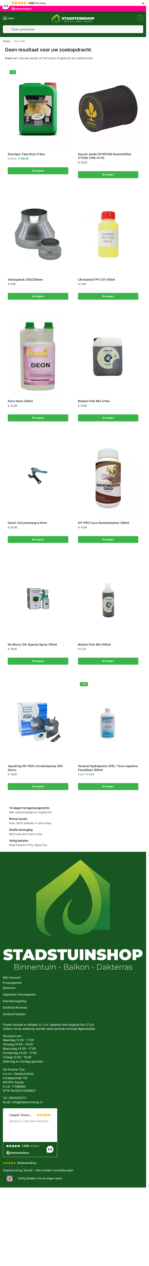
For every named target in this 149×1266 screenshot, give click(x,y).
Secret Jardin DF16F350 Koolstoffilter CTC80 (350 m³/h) (105, 156)
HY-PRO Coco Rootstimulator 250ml (103, 523)
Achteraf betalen (14, 1014)
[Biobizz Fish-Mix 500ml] (108, 599)
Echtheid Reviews (15, 1007)
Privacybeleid (12, 983)
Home (6, 41)
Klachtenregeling (14, 1001)
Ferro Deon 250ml (20, 401)
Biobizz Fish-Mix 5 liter (94, 401)
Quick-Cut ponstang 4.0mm (27, 523)
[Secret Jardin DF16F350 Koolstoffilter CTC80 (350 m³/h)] (108, 108)
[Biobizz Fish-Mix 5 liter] (108, 355)
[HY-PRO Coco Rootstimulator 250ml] (108, 477)
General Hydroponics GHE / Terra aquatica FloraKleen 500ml (108, 768)
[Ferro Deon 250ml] (38, 355)
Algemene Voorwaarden (19, 994)
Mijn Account (12, 977)
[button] (140, 18)
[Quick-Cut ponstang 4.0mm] (38, 477)
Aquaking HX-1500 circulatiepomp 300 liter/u (35, 768)
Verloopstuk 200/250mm (25, 279)
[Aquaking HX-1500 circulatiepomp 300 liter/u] (38, 720)
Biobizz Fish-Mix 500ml (94, 644)
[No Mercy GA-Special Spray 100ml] (38, 599)
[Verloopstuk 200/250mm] (38, 234)
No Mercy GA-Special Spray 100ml (32, 644)
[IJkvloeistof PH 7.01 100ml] (108, 234)
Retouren (9, 988)
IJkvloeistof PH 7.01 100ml (96, 279)
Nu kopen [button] (38, 170)
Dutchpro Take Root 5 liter (26, 154)
